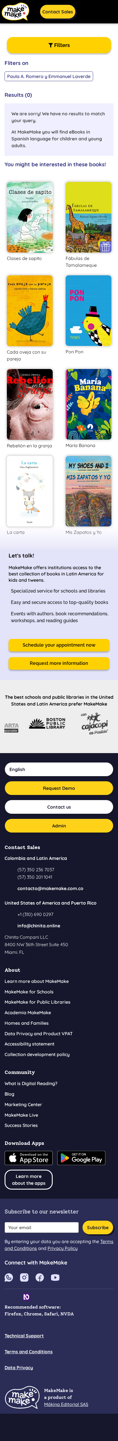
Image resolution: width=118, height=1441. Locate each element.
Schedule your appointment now (59, 645)
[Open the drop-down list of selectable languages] (87, 11)
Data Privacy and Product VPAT (39, 1033)
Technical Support (24, 1335)
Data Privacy (19, 1367)
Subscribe (98, 1227)
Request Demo (59, 788)
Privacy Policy (63, 1248)
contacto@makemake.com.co (50, 888)
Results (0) (18, 94)
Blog (9, 1094)
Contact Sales (57, 12)
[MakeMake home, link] (22, 1397)
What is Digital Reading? (31, 1083)
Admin (59, 826)
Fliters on (16, 63)
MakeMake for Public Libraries (37, 1002)
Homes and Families (27, 1023)
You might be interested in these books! (55, 164)
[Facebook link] (40, 1277)
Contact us (59, 807)
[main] (59, 388)
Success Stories (21, 1125)
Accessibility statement (29, 1044)
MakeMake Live (21, 1115)
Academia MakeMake (28, 1012)
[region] (59, 71)
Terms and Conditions (29, 1351)
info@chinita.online (38, 925)
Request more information (59, 663)
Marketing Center (23, 1104)
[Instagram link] (24, 1277)
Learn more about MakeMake (37, 981)
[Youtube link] (9, 1277)
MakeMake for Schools (29, 992)
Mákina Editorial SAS (66, 1404)
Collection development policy (37, 1054)
